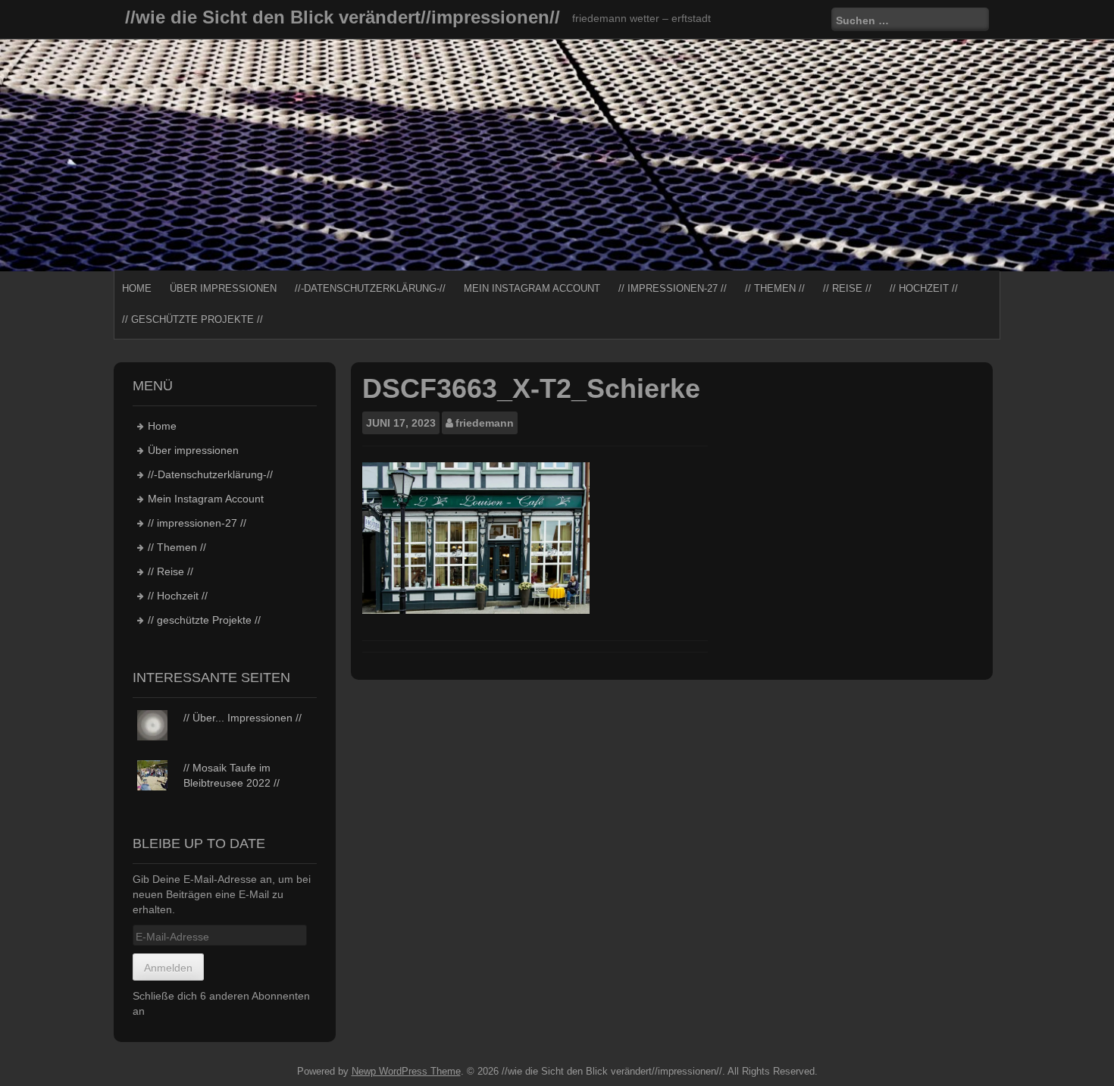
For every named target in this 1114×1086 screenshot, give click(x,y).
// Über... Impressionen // (242, 718)
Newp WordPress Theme (406, 1071)
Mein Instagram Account (532, 288)
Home (137, 288)
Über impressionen (223, 288)
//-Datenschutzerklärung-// (370, 288)
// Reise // (847, 288)
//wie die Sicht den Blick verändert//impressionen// (342, 17)
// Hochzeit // (924, 288)
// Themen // (775, 288)
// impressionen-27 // (672, 288)
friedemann (484, 423)
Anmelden (168, 968)
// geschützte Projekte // (192, 319)
